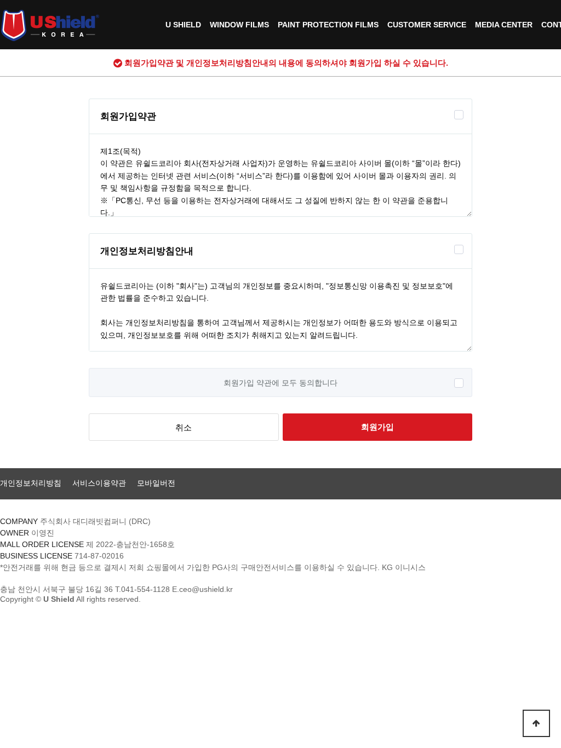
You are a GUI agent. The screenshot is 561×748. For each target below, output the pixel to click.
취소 (183, 427)
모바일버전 (156, 483)
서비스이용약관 (99, 483)
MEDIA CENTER (504, 24)
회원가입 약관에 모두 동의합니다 (280, 382)
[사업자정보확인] (206, 544)
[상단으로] (536, 723)
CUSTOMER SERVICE (426, 24)
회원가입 (377, 426)
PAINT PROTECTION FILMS (328, 24)
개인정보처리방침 (30, 483)
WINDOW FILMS (239, 24)
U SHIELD (183, 24)
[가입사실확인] (451, 567)
